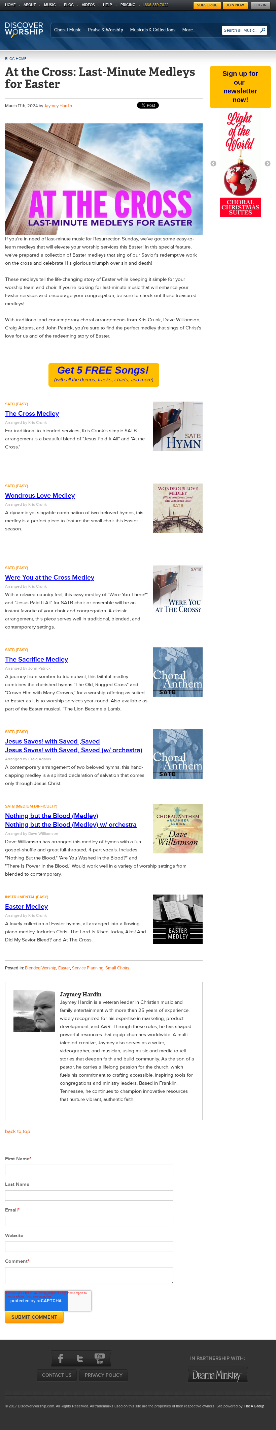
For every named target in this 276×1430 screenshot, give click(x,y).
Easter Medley (26, 907)
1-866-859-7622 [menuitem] (155, 5)
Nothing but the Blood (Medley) (51, 816)
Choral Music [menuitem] (67, 30)
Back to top (17, 1131)
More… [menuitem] (188, 30)
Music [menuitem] (50, 5)
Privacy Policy (104, 1375)
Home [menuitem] (10, 5)
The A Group (254, 1406)
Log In (260, 5)
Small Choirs (117, 968)
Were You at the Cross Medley (49, 578)
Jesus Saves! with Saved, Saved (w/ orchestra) (73, 750)
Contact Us (56, 1375)
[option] (240, 164)
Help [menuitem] (107, 5)
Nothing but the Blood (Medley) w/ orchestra (71, 825)
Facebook (60, 1358)
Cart (189, 3)
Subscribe (207, 5)
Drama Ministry (217, 1375)
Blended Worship (40, 968)
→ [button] (267, 163)
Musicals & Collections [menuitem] (152, 30)
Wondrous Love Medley (40, 496)
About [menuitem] (30, 5)
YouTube (99, 1358)
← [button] (213, 163)
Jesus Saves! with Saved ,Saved (52, 741)
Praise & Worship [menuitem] (105, 30)
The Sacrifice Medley (36, 659)
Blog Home (15, 59)
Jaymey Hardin (58, 106)
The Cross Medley (32, 414)
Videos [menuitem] (88, 5)
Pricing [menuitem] (127, 5)
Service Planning (87, 968)
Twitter (80, 1358)
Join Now (235, 5)
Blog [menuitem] (69, 5)
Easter (64, 968)
